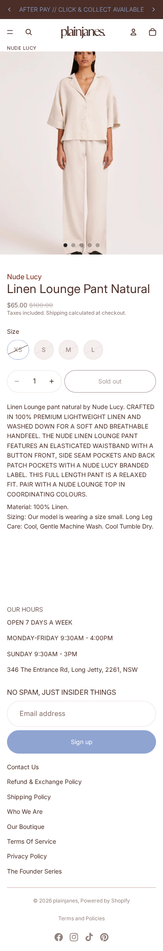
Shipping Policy (29, 796)
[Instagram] (74, 937)
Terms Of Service (31, 841)
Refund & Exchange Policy (44, 782)
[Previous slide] (9, 9)
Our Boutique (25, 826)
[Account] (133, 32)
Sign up (82, 741)
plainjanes (65, 900)
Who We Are (25, 812)
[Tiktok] (89, 937)
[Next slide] (153, 9)
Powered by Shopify (105, 900)
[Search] (28, 32)
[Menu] (10, 32)
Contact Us (23, 767)
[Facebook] (58, 937)
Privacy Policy (27, 856)
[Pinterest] (104, 937)
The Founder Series (34, 871)
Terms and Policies (81, 918)
